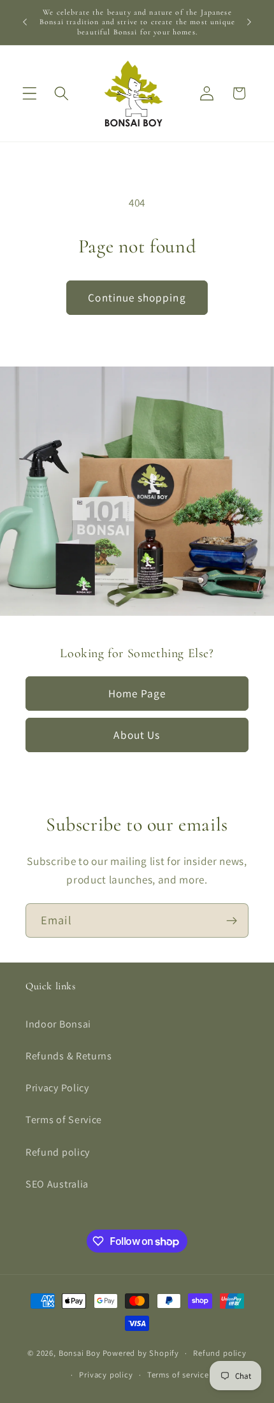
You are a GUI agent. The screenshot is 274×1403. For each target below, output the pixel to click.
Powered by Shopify (141, 1353)
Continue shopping (137, 297)
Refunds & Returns (68, 1056)
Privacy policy (106, 1374)
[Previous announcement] (25, 22)
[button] (29, 93)
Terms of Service (63, 1119)
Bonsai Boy (80, 1353)
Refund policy (57, 1152)
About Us (136, 734)
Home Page (137, 692)
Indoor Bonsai (58, 1024)
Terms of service (178, 1374)
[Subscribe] (231, 920)
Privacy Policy (57, 1087)
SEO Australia (57, 1184)
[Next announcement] (249, 22)
